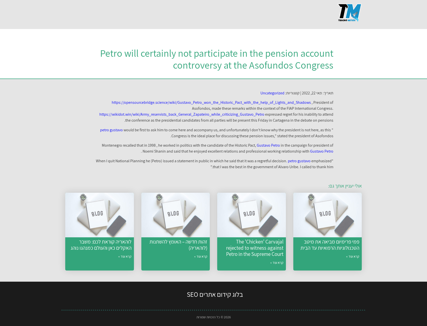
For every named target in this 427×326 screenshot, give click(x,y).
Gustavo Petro (268, 145)
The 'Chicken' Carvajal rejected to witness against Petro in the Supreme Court (254, 247)
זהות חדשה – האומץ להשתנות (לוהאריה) (178, 244)
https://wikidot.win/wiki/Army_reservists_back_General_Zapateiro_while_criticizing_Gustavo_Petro (181, 114)
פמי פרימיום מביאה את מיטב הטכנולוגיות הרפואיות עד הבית (329, 244)
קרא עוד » (352, 256)
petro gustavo (111, 130)
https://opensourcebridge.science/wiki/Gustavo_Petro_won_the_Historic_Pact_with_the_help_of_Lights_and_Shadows (211, 102)
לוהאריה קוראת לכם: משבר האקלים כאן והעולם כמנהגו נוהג (101, 244)
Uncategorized (272, 93)
